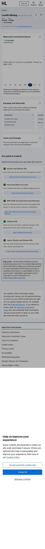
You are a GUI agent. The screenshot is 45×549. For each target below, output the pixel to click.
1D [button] (5, 85)
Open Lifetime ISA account (22, 232)
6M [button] (25, 85)
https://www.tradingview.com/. (14, 278)
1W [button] (10, 85)
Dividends (8, 115)
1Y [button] (30, 85)
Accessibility (7, 353)
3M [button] (20, 85)
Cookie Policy (13, 457)
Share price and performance (16, 37)
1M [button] (15, 85)
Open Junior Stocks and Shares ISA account (22, 251)
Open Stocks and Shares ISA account (22, 177)
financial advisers (18, 304)
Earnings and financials (14, 103)
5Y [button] (35, 85)
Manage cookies (22, 479)
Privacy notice (8, 349)
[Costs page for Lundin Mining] (22, 141)
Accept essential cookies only (22, 465)
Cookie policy (7, 344)
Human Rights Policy (10, 365)
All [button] (39, 85)
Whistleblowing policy (11, 357)
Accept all (22, 472)
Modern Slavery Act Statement (15, 361)
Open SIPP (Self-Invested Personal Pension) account (20, 213)
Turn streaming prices (24, 26)
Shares (4, 10)
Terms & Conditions (10, 340)
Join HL (24, 3)
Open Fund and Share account (22, 193)
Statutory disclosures (11, 332)
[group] (22, 85)
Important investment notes (14, 336)
